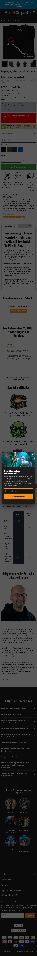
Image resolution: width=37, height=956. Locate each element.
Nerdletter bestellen (18, 497)
